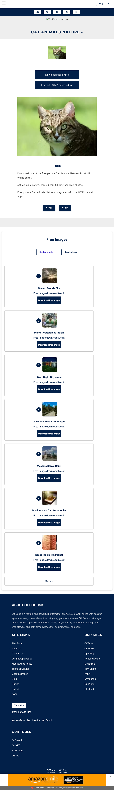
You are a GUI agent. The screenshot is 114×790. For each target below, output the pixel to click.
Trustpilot (19, 705)
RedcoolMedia (92, 658)
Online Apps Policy (22, 658)
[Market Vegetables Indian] (50, 326)
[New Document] (57, 12)
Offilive (15, 755)
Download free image (49, 300)
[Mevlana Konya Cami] (50, 460)
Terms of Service (20, 669)
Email (49, 720)
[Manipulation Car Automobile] (50, 504)
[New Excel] (66, 12)
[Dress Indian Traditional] (50, 548)
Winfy (87, 674)
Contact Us (18, 653)
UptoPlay (89, 653)
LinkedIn (35, 720)
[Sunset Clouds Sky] (50, 282)
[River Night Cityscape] (50, 371)
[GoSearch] (47, 12)
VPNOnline (90, 669)
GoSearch (17, 740)
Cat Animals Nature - (57, 32)
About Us (17, 648)
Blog (14, 679)
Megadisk (89, 663)
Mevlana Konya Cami (49, 465)
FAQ (14, 694)
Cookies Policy (20, 674)
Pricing (15, 684)
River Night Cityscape (49, 377)
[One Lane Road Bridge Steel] (50, 415)
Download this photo (57, 74)
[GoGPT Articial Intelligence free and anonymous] (37, 12)
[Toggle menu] (3, 3)
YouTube (20, 720)
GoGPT (16, 745)
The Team (17, 643)
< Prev (49, 207)
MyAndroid (90, 679)
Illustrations (71, 252)
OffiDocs (89, 643)
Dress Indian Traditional (49, 554)
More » (49, 581)
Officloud (89, 689)
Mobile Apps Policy (22, 663)
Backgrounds (46, 252)
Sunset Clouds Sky (49, 288)
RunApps (89, 684)
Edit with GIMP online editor (57, 85)
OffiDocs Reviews (51, 771)
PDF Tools (17, 750)
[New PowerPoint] (76, 12)
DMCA (15, 689)
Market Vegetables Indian (49, 332)
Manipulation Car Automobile (49, 510)
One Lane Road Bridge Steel (49, 421)
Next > (65, 207)
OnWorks (89, 648)
